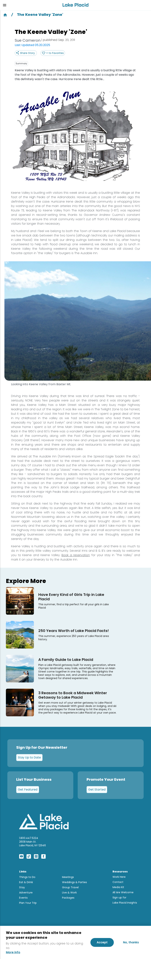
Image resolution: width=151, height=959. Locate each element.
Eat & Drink (26, 882)
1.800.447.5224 (28, 838)
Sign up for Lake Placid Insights (125, 900)
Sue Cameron (28, 40)
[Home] (5, 14)
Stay (22, 887)
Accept (102, 942)
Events (23, 898)
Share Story (27, 53)
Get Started (97, 789)
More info (13, 952)
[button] (30, 5)
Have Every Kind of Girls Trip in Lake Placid (71, 596)
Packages (68, 898)
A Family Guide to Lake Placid (65, 659)
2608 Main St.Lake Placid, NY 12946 (32, 843)
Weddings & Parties (74, 882)
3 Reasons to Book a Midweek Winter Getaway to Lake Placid (72, 695)
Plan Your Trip (28, 903)
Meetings (68, 877)
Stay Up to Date (29, 757)
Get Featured (27, 789)
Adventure (26, 892)
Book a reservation (76, 555)
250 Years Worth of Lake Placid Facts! (73, 630)
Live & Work (69, 892)
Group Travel (70, 887)
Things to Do (27, 877)
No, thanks (131, 942)
